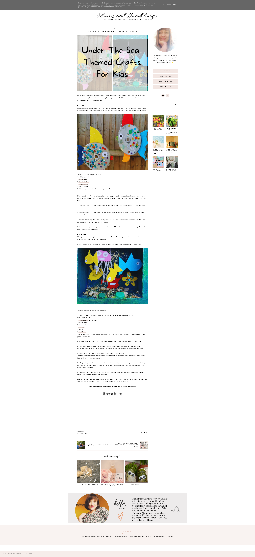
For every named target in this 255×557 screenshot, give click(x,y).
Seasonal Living (165, 86)
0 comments (81, 431)
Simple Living (165, 71)
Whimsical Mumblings (128, 15)
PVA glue (81, 327)
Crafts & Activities (165, 81)
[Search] (176, 105)
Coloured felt (83, 320)
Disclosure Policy (127, 534)
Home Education (165, 76)
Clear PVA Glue (83, 182)
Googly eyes (82, 179)
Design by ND (31, 554)
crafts (86, 433)
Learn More (166, 5)
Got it (175, 5)
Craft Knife (82, 332)
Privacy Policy (127, 531)
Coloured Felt (83, 184)
